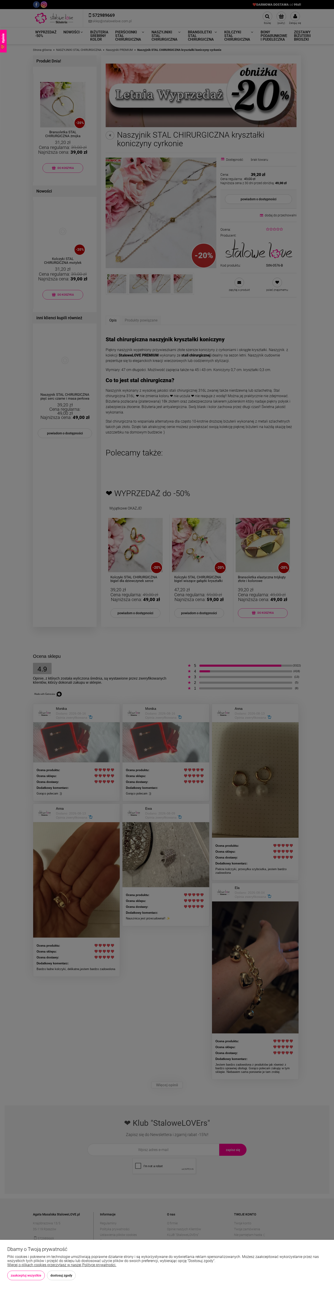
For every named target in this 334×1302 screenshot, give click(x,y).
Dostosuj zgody (61, 1275)
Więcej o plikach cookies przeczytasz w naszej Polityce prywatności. (61, 1265)
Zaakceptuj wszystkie (26, 1275)
